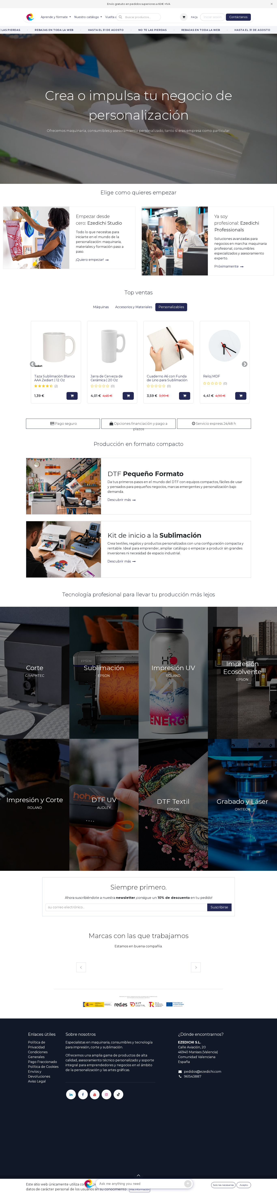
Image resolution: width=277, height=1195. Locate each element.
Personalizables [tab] (171, 307)
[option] (138, 364)
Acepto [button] (244, 1184)
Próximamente (226, 266)
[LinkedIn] (71, 1094)
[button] (138, 17)
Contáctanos (238, 17)
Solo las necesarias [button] (223, 1184)
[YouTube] (95, 1094)
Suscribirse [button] (219, 907)
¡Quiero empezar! (90, 260)
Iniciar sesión (213, 17)
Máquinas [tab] (101, 307)
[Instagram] (106, 1094)
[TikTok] (118, 1094)
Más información (139, 1189)
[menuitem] (56, 17)
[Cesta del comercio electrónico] (184, 17)
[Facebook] (83, 1094)
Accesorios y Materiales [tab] (133, 307)
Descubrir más (119, 500)
